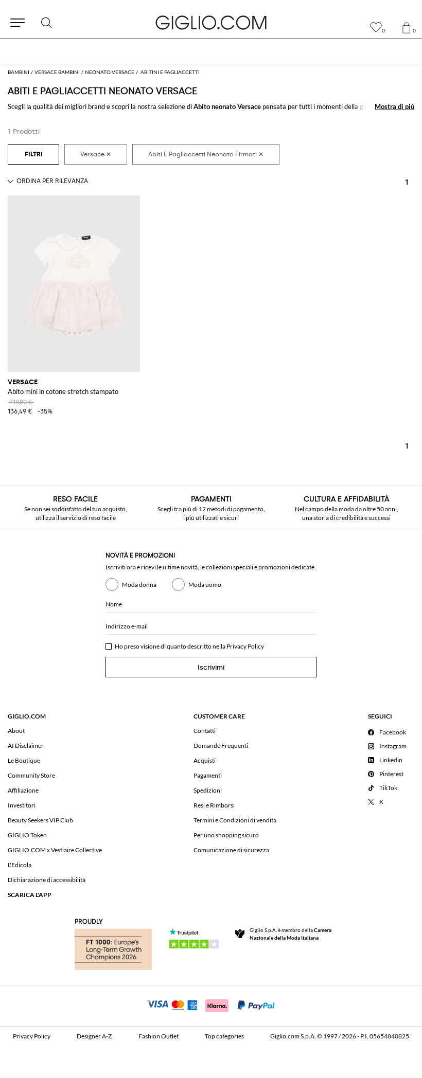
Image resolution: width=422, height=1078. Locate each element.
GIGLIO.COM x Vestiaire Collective (55, 850)
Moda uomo (204, 584)
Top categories (224, 1036)
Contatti (205, 730)
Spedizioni (208, 790)
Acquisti (205, 760)
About (16, 730)
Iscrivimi (211, 667)
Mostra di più (394, 106)
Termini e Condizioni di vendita (235, 820)
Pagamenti (208, 775)
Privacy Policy (245, 646)
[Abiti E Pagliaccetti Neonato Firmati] (205, 154)
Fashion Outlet (158, 1036)
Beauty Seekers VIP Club (40, 820)
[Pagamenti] (211, 1004)
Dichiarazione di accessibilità (46, 880)
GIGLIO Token (27, 835)
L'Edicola (19, 865)
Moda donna (139, 584)
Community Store (31, 775)
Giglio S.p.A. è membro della (290, 934)
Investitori (22, 805)
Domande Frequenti (221, 745)
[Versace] (95, 154)
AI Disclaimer (26, 745)
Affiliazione (23, 790)
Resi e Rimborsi (214, 805)
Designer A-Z (94, 1036)
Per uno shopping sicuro (226, 835)
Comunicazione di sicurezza (231, 850)
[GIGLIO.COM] (211, 22)
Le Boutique (24, 760)
